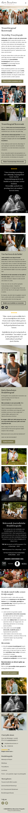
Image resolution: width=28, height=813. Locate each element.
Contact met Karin (8, 442)
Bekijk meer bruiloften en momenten (13, 303)
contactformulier (11, 740)
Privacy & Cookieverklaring (14, 810)
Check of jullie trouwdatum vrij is (12, 81)
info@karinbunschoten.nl (11, 743)
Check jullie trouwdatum (10, 673)
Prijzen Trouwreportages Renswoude (13, 161)
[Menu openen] (26, 3)
